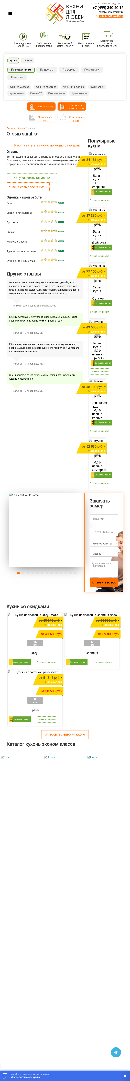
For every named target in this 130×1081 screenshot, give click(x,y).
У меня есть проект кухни (28, 187)
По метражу (92, 69)
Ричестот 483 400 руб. (98, 818)
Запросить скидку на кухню (65, 734)
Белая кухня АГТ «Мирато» (97, 181)
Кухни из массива (19, 87)
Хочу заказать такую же (32, 178)
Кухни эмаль (16, 93)
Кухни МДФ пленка (73, 87)
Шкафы (27, 60)
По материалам (21, 69)
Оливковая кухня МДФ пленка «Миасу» (97, 410)
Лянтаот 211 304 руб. (12, 818)
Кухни (13, 60)
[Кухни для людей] (65, 23)
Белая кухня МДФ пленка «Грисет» (97, 350)
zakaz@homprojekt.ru (111, 12)
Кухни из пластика (46, 87)
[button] (14, 530)
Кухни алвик (97, 87)
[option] (21, 790)
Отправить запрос (104, 582)
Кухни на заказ (56, 93)
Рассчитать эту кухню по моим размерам (47, 145)
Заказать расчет (103, 192)
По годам (17, 77)
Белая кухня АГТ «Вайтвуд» (97, 237)
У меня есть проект (99, 200)
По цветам (46, 69)
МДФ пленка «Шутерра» (97, 466)
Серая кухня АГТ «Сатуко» (97, 293)
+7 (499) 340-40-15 (108, 8)
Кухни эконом (79, 93)
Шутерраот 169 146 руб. (55, 818)
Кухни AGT (36, 93)
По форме (69, 69)
